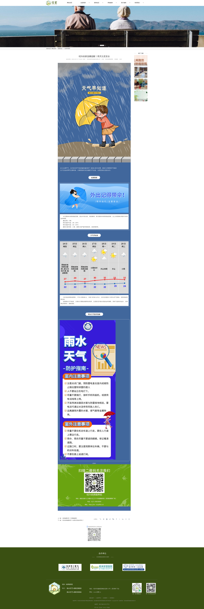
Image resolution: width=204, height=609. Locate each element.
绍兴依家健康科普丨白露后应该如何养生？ (73, 520)
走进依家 (83, 2)
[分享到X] (119, 519)
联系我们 (137, 2)
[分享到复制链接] (100, 519)
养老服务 (110, 2)
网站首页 (69, 2)
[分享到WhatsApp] (126, 519)
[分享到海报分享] (129, 519)
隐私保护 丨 (92, 598)
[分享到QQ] (107, 519)
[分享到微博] (110, 519)
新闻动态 (96, 2)
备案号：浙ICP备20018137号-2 (102, 604)
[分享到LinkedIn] (122, 519)
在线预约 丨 (106, 598)
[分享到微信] (113, 519)
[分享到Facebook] (116, 519)
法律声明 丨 (99, 598)
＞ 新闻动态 (59, 48)
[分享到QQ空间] (103, 519)
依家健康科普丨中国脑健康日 (69, 518)
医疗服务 (123, 2)
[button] (100, 45)
